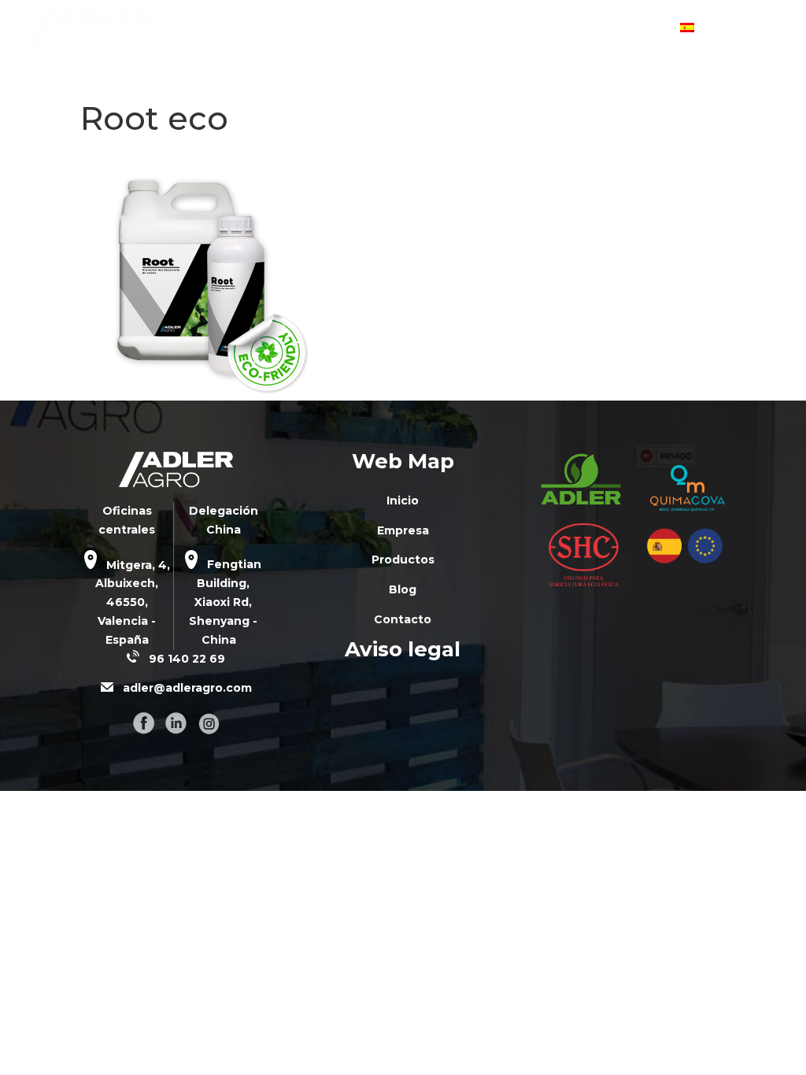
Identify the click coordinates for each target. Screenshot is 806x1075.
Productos (474, 29)
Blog (555, 29)
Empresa (382, 29)
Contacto (632, 29)
